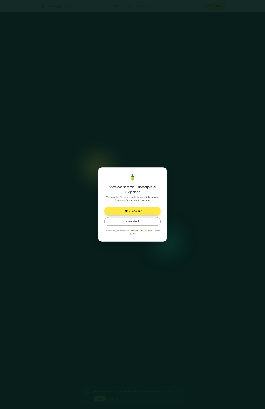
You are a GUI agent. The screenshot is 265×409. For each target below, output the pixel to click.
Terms (133, 231)
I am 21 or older (132, 210)
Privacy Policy (146, 231)
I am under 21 (132, 221)
